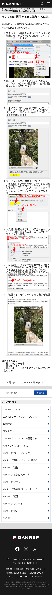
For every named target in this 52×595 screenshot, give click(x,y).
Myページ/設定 (10, 511)
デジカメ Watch (13, 559)
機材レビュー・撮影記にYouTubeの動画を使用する (27, 369)
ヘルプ (12, 8)
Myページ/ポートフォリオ (16, 453)
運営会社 (9, 569)
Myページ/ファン (12, 482)
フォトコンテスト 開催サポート (25, 563)
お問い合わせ (37, 576)
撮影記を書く (13, 365)
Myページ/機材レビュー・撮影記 (31, 8)
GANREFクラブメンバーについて (20, 416)
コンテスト (8, 431)
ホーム (4, 8)
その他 (6, 518)
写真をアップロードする (15, 445)
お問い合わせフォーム (17, 382)
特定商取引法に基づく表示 (16, 573)
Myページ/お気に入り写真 (16, 474)
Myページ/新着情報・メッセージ (20, 489)
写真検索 (7, 424)
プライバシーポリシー (34, 569)
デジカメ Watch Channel (32, 559)
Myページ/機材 (10, 467)
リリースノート (23, 576)
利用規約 (19, 569)
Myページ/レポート (13, 503)
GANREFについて (12, 409)
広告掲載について (36, 573)
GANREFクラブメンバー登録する (20, 438)
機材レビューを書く (16, 363)
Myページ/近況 (10, 496)
